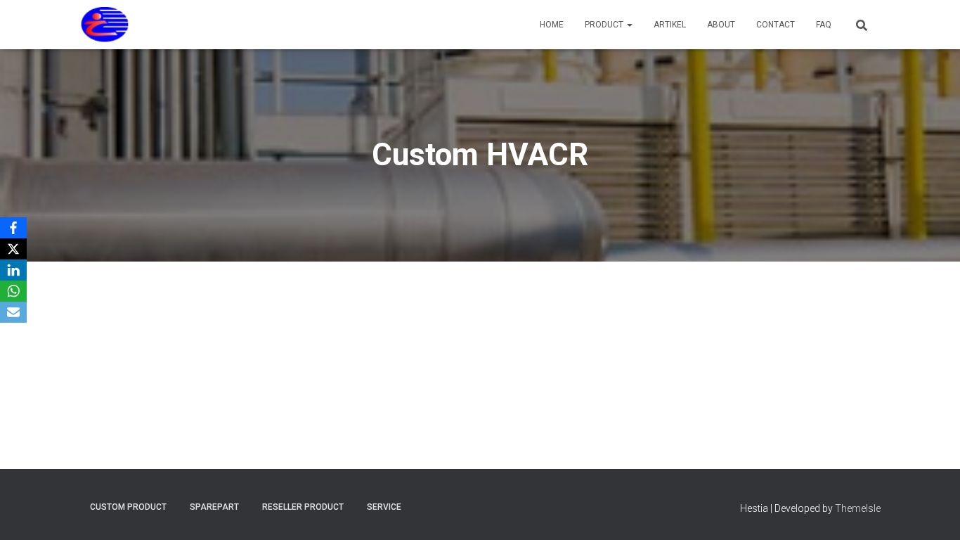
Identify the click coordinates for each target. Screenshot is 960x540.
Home (552, 25)
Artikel (670, 25)
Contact (775, 25)
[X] (13, 248)
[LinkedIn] (13, 270)
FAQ (823, 25)
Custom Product (128, 507)
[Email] (13, 312)
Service (384, 507)
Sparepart (214, 507)
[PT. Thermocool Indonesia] (105, 24)
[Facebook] (13, 227)
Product (605, 25)
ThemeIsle (858, 508)
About (721, 25)
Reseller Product (303, 507)
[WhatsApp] (13, 291)
